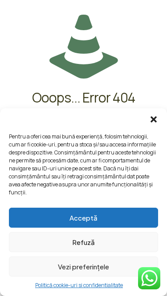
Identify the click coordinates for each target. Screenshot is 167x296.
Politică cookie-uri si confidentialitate (79, 285)
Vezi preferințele (83, 266)
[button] (153, 119)
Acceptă (83, 217)
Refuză (83, 242)
